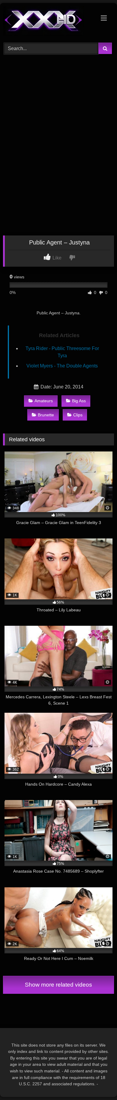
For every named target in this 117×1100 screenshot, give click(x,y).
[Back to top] (98, 1082)
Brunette (46, 414)
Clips (77, 414)
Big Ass (79, 400)
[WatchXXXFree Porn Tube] (48, 22)
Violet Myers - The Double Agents (62, 365)
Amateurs (43, 400)
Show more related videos (58, 985)
